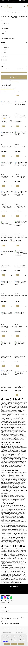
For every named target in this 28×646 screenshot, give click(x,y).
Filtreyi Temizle (15, 81)
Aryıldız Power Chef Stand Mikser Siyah (20, 357)
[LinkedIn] (8, 597)
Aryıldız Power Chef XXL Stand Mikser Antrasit (6, 147)
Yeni (4, 63)
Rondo (3, 36)
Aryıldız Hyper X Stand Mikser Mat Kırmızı (20, 386)
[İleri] (17, 395)
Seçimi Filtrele (15, 77)
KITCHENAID (6, 47)
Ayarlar (21, 643)
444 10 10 (5, 602)
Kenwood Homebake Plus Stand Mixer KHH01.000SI (7, 236)
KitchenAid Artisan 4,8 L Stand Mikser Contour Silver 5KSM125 (21, 236)
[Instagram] (5, 597)
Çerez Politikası (5, 641)
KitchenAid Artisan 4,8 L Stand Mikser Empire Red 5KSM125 (20, 116)
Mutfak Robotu (5, 28)
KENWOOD (5, 50)
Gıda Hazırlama (23, 16)
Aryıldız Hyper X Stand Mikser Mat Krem (6, 266)
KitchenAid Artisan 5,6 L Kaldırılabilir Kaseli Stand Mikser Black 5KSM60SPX (20, 266)
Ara (24, 12)
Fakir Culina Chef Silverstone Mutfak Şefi (6, 116)
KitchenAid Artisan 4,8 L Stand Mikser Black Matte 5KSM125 (20, 177)
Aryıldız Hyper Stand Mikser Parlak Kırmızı (7, 296)
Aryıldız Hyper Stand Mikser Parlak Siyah (21, 327)
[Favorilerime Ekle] (11, 95)
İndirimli (5, 59)
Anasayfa (3, 16)
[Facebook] (2, 597)
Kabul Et (7, 643)
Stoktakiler (5, 56)
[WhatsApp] (11, 597)
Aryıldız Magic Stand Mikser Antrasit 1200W (7, 327)
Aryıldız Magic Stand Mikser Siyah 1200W (7, 177)
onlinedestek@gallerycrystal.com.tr (10, 623)
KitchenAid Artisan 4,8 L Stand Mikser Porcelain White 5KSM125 (20, 147)
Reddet (14, 643)
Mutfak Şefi (4, 31)
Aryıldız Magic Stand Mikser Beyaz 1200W (21, 296)
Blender (3, 26)
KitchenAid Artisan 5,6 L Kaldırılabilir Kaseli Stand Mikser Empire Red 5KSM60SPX (6, 386)
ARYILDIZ (5, 45)
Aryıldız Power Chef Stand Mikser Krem (6, 357)
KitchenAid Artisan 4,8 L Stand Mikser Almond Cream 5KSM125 (20, 207)
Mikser (3, 33)
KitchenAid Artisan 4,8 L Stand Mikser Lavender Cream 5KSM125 (6, 207)
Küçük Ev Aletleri (12, 16)
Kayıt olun (23, 590)
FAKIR (4, 52)
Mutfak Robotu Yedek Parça (8, 38)
